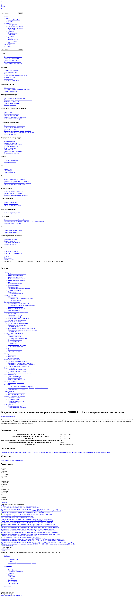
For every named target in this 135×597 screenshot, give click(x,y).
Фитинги (7, 282)
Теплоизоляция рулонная (12, 232)
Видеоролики (12, 33)
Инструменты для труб (11, 251)
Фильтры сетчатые (10, 162)
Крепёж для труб (9, 241)
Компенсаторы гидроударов (13, 151)
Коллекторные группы (11, 114)
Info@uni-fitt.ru (5, 549)
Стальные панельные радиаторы (14, 179)
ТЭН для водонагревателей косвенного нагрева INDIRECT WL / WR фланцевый (26, 519)
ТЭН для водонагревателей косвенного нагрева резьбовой (19, 506)
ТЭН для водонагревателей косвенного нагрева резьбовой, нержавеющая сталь (26, 512)
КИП (6, 353)
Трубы (6, 272)
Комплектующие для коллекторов (15, 117)
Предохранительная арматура (13, 333)
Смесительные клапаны (11, 101)
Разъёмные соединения (11, 80)
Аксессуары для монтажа (12, 242)
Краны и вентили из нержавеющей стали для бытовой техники (24, 221)
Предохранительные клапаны (13, 145)
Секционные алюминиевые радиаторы (16, 181)
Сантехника (8, 384)
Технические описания (15, 28)
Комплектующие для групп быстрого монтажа (19, 132)
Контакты (7, 44)
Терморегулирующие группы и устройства (17, 131)
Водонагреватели (9, 368)
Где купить (7, 46)
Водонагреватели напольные (13, 192)
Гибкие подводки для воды (12, 223)
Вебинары (11, 36)
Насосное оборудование (11, 381)
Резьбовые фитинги (10, 72)
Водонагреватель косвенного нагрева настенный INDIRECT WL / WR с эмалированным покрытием (32, 539)
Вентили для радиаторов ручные (14, 98)
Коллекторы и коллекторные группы (16, 312)
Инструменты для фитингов (13, 253)
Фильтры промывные (11, 160)
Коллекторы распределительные (14, 126)
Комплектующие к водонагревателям (16, 195)
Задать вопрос (12, 41)
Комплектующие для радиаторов (14, 184)
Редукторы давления (10, 143)
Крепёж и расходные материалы (14, 396)
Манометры (8, 169)
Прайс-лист (11, 29)
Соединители (8, 79)
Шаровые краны (9, 88)
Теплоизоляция (9, 391)
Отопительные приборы (12, 360)
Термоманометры (9, 172)
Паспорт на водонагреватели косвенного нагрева (48, 452)
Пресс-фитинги (9, 74)
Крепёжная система (10, 239)
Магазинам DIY (13, 39)
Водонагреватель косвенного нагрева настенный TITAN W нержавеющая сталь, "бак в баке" (30, 509)
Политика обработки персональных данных (22, 563)
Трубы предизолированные (13, 63)
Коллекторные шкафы (11, 115)
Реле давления (8, 149)
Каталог (6, 16)
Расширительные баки (11, 204)
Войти (3, 6)
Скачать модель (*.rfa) (7, 460)
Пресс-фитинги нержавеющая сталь (15, 75)
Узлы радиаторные (10, 105)
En (1, 5)
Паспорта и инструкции (15, 26)
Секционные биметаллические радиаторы (17, 183)
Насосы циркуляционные (12, 213)
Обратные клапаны (10, 141)
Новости (11, 21)
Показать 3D (19, 460)
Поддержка (7, 23)
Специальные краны (10, 91)
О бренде (7, 18)
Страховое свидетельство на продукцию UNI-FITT (17, 452)
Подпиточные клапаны (11, 153)
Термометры (8, 170)
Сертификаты (12, 25)
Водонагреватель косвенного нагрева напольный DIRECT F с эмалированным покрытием (29, 526)
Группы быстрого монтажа (12, 322)
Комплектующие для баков (12, 205)
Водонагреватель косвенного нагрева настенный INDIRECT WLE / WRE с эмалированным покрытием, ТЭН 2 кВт (37, 542)
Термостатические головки (12, 103)
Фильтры (7, 348)
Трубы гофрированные (11, 60)
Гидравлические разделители (13, 127)
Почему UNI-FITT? (14, 20)
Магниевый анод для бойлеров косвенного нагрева (17, 516)
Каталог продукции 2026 (102, 452)
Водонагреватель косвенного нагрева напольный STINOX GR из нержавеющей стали (28, 529)
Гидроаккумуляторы (10, 202)
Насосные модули (10, 134)
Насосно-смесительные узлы (13, 119)
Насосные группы (10, 129)
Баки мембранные (10, 374)
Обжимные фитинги (10, 77)
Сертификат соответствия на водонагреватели (78, 452)
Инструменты (8, 404)
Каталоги (11, 31)
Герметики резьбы (10, 244)
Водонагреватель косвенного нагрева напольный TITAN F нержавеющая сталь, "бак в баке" (30, 532)
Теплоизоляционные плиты (13, 230)
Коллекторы (8, 112)
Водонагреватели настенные (13, 193)
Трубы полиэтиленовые (11, 58)
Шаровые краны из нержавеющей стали (17, 89)
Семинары (11, 34)
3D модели (11, 43)
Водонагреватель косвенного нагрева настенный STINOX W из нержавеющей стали (27, 522)
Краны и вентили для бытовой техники (16, 220)
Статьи (10, 38)
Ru (1, 1)
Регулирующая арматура (12, 302)
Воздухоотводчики (10, 148)
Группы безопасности (11, 146)
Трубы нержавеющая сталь (12, 62)
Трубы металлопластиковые (13, 57)
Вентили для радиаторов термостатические (18, 100)
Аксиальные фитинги (11, 70)
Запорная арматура (10, 295)
